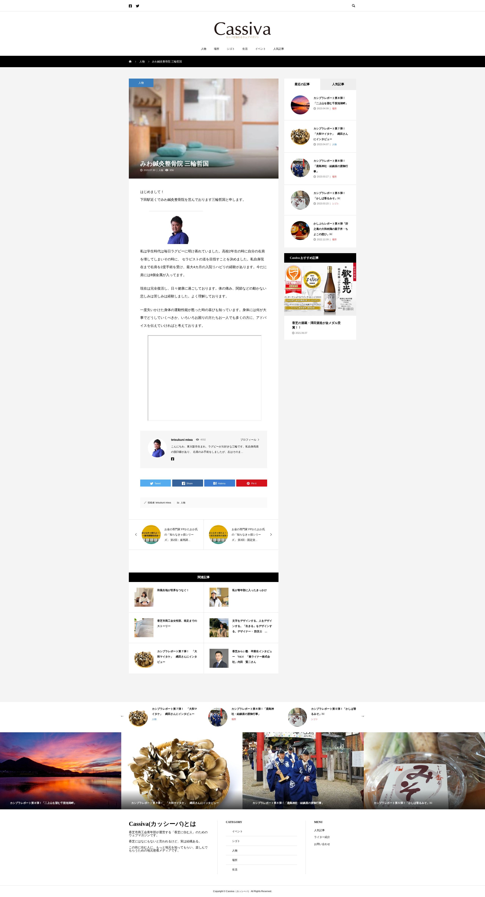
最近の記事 (302, 84)
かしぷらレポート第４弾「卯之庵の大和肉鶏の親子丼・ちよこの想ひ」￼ (331, 229)
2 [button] (346, 267)
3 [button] (349, 267)
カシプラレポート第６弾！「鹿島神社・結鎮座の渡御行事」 (331, 166)
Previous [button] (122, 715)
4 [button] (353, 267)
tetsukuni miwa (163, 502)
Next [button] (363, 715)
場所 (216, 48)
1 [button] (342, 267)
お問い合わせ (322, 844)
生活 (245, 48)
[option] (320, 299)
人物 (203, 48)
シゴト (231, 48)
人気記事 (278, 48)
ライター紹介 (322, 837)
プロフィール (248, 439)
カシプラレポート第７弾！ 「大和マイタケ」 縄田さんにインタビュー (331, 134)
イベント (260, 48)
